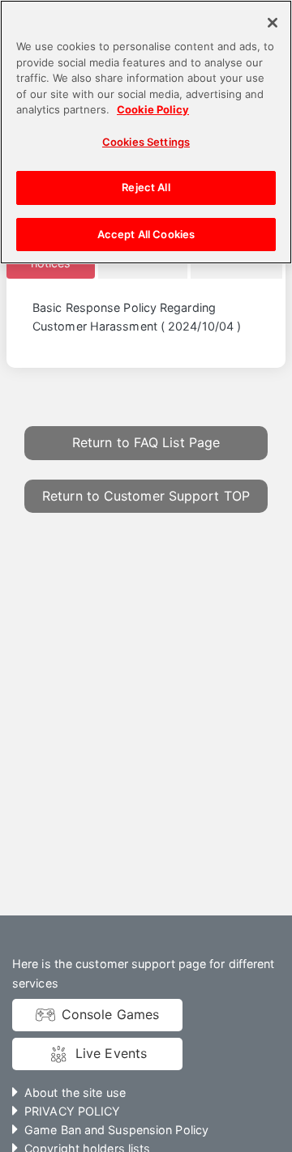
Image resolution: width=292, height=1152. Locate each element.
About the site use (75, 1092)
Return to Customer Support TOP (146, 496)
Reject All (146, 187)
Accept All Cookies (146, 234)
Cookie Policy (153, 109)
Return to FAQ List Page (146, 442)
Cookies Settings (146, 141)
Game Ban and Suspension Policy (116, 1130)
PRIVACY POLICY (72, 1111)
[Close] (272, 23)
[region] (146, 132)
